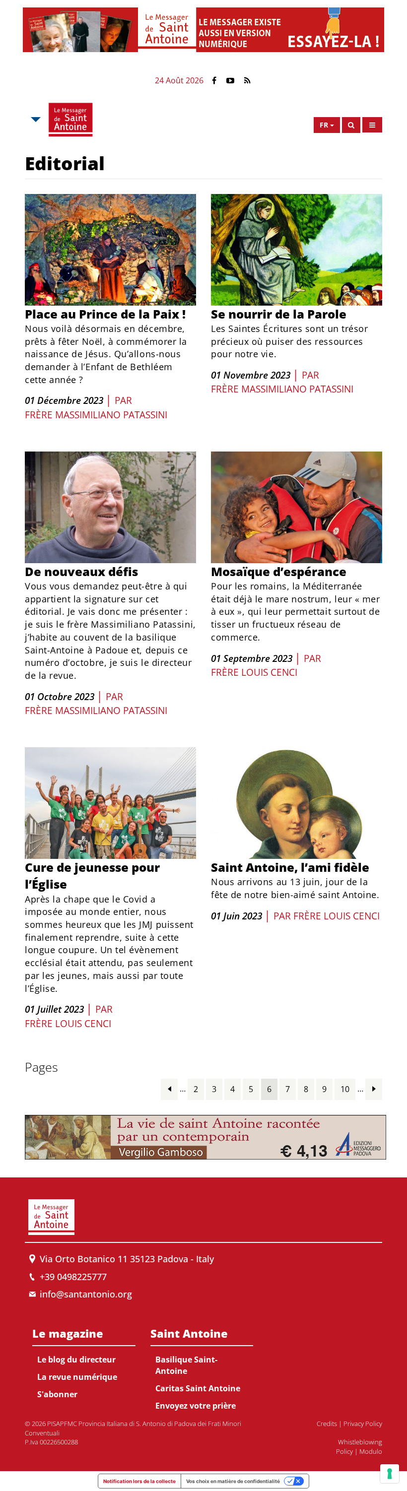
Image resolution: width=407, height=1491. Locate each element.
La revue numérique (77, 1376)
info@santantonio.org (86, 1294)
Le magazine (67, 1333)
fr (324, 125)
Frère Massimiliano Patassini (96, 414)
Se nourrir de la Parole (278, 314)
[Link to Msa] (70, 119)
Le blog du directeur (76, 1359)
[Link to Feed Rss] (247, 80)
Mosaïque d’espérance (278, 571)
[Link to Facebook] (214, 80)
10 (344, 1089)
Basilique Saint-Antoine (186, 1365)
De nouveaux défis (81, 571)
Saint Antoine (189, 1333)
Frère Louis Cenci (254, 672)
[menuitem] (84, 1362)
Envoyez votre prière (195, 1405)
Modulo (370, 1451)
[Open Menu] (372, 124)
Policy (344, 1451)
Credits (327, 1423)
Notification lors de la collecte (139, 1481)
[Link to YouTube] (230, 80)
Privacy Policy (362, 1423)
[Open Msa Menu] (35, 119)
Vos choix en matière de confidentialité (233, 1481)
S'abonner (57, 1394)
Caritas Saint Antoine (197, 1388)
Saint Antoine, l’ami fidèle (290, 867)
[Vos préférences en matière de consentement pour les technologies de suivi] (389, 1473)
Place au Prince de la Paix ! (105, 314)
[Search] (351, 125)
